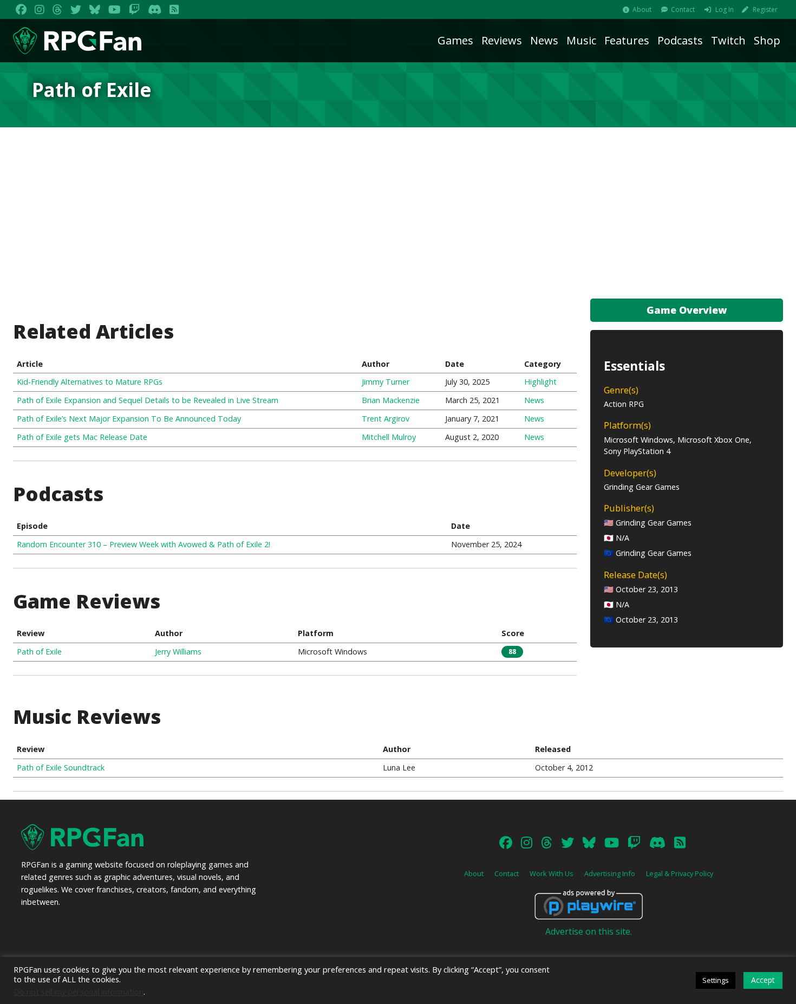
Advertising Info (609, 873)
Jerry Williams (178, 651)
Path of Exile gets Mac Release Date (82, 437)
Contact (683, 9)
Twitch (728, 40)
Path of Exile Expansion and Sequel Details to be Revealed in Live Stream (147, 400)
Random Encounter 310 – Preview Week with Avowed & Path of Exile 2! (143, 544)
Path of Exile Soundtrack (61, 767)
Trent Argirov (385, 418)
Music (581, 40)
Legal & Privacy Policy (679, 873)
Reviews (501, 40)
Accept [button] (763, 980)
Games (455, 40)
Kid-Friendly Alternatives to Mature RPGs (89, 382)
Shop (767, 40)
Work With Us (551, 873)
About (641, 9)
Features (626, 40)
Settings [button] (715, 980)
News (544, 40)
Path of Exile (39, 651)
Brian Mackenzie (391, 400)
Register (765, 9)
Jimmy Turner (385, 382)
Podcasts (680, 40)
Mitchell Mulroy (389, 437)
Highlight (540, 382)
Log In (724, 9)
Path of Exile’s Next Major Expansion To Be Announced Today (129, 418)
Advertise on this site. (588, 931)
